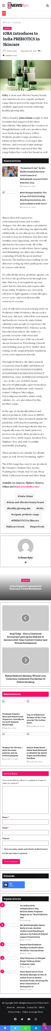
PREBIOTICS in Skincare (26, 520)
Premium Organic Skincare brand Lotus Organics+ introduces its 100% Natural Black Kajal (13, 719)
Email (5, 828)
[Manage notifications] (44, 1025)
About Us (11, 1007)
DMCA (41, 1007)
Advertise (21, 1007)
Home (7, 22)
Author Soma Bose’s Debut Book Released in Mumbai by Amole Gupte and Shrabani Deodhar (37, 752)
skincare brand (16, 526)
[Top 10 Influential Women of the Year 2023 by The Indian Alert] (38, 706)
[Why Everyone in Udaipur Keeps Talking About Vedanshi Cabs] (10, 962)
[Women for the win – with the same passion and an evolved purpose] (13, 738)
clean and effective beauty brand (26, 502)
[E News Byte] (18, 5)
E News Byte (12, 51)
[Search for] (47, 6)
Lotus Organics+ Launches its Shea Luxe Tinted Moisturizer (26, 587)
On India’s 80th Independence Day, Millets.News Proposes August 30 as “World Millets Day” (34, 911)
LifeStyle (17, 22)
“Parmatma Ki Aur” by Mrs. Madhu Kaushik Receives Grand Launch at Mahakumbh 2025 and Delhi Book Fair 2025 (34, 175)
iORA (40, 508)
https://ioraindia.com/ (27, 486)
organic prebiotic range (26, 514)
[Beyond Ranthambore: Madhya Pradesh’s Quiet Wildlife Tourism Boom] (10, 948)
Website (5, 838)
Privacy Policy (14, 1012)
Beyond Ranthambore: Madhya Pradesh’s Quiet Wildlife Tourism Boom (31, 947)
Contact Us (32, 1007)
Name (5, 817)
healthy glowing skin (20, 508)
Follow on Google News (33, 1012)
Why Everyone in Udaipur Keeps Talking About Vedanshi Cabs (32, 961)
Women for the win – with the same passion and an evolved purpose (12, 751)
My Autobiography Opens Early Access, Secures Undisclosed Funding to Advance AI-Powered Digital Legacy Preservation (34, 931)
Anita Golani (26, 496)
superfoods (38, 526)
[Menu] (3, 6)
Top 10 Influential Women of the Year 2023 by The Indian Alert (36, 718)
